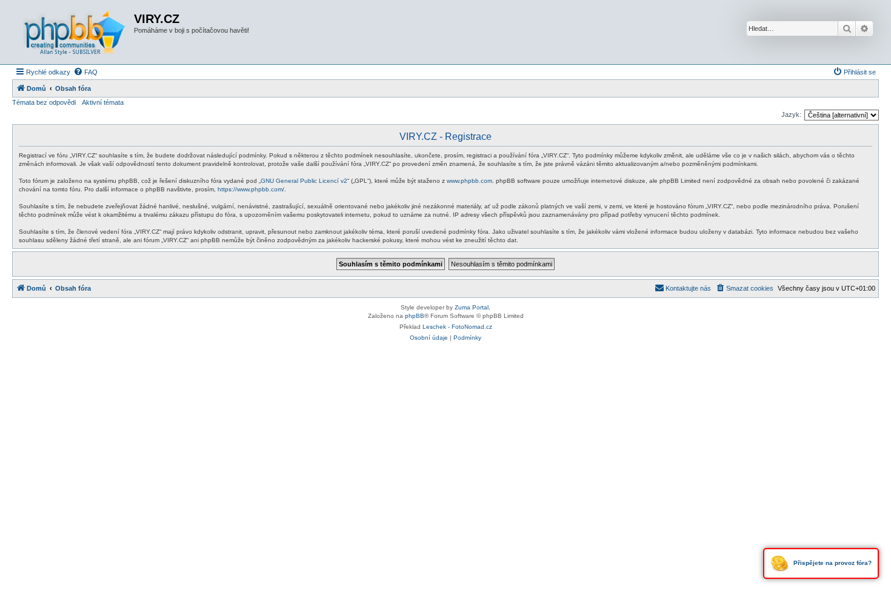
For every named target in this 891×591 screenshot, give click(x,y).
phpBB (414, 315)
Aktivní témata (103, 102)
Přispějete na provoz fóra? (832, 563)
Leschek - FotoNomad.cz (457, 326)
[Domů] (74, 32)
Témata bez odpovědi (44, 102)
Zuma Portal (472, 307)
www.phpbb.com (469, 180)
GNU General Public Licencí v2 (304, 180)
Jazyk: (791, 114)
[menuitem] (85, 72)
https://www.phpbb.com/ (251, 189)
